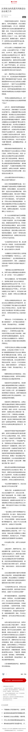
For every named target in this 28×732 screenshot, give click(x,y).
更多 (24, 17)
